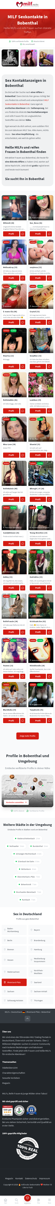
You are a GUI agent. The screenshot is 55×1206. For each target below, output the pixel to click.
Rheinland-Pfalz (33, 1012)
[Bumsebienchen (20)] (14, 790)
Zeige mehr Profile (27, 736)
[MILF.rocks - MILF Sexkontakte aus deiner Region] (27, 4)
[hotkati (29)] (12, 777)
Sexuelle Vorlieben (11, 1077)
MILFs (7, 1012)
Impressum (44, 1178)
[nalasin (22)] (33, 788)
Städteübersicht (9, 1067)
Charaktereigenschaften (13, 1072)
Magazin (6, 1083)
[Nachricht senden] (22, 233)
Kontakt (19, 1178)
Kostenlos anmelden (15, 802)
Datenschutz (31, 1178)
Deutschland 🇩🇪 (18, 1012)
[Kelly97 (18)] (40, 783)
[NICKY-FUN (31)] (20, 785)
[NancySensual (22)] (35, 780)
